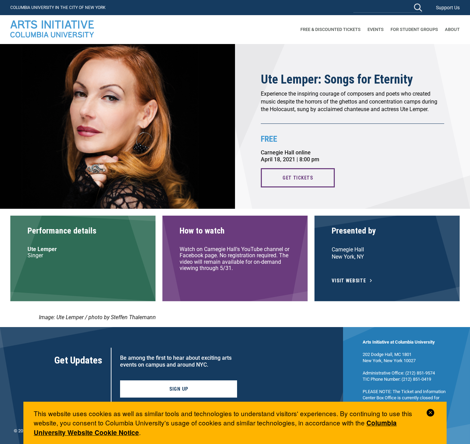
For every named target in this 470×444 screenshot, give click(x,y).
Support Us (448, 7)
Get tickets (297, 178)
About (452, 29)
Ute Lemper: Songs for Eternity (337, 79)
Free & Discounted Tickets (330, 29)
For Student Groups (414, 29)
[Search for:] (387, 7)
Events (375, 29)
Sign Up (178, 389)
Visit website (349, 280)
